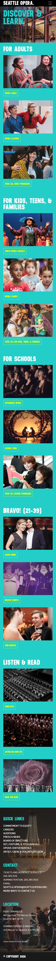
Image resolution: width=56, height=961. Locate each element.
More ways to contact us (19, 891)
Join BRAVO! (10, 645)
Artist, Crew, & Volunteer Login (23, 851)
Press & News (11, 837)
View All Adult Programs (17, 183)
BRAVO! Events (12, 600)
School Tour (11, 448)
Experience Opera (13, 403)
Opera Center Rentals (17, 848)
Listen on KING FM (13, 751)
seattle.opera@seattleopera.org (25, 887)
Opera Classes (12, 138)
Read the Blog (11, 797)
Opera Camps (11, 296)
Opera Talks (11, 93)
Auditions (9, 833)
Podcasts (9, 706)
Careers (8, 829)
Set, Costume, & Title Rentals (21, 844)
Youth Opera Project (15, 251)
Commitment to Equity (17, 826)
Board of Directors (15, 840)
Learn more (10, 554)
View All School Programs (18, 493)
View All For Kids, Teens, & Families (22, 341)
